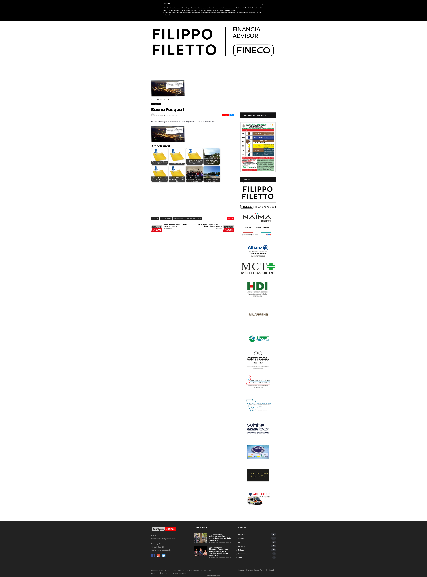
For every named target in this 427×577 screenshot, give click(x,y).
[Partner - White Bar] (258, 428)
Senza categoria (244, 554)
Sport (240, 558)
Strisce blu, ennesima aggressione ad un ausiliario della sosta (220, 538)
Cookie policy (270, 570)
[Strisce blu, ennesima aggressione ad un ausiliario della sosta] (200, 538)
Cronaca (212, 534)
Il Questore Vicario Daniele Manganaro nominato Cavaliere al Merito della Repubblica (219, 552)
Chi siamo (249, 570)
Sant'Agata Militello (194, 218)
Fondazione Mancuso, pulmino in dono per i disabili (176, 226)
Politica (241, 550)
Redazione (159, 115)
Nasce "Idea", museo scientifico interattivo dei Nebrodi (209, 226)
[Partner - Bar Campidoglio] (258, 315)
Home (153, 100)
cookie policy (230, 10)
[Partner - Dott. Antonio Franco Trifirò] (258, 405)
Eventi (240, 542)
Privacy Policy (259, 570)
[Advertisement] (192, 199)
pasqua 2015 (179, 218)
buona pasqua (166, 218)
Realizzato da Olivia (213, 576)
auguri (155, 218)
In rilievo (218, 534)
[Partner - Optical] (258, 360)
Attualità (159, 100)
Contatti (241, 570)
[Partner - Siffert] (258, 338)
